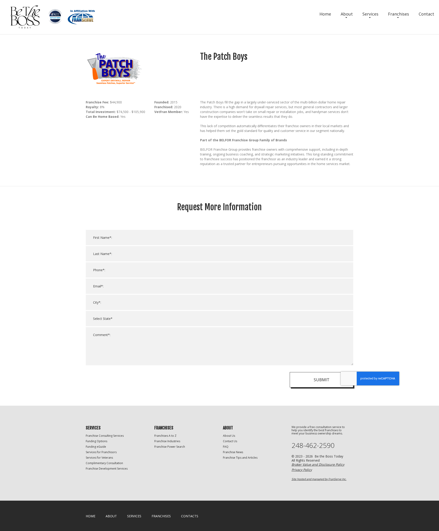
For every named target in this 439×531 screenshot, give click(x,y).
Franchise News (233, 452)
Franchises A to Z (165, 436)
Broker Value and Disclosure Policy (318, 464)
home (90, 516)
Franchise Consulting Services (105, 436)
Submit (321, 379)
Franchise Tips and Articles (240, 458)
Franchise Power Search (169, 447)
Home (325, 14)
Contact (426, 14)
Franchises (398, 14)
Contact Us (230, 441)
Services (370, 14)
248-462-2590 (313, 445)
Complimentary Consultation (104, 463)
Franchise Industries (167, 441)
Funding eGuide (96, 447)
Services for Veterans (99, 458)
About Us (229, 436)
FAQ (225, 447)
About (347, 14)
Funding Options (96, 441)
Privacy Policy (302, 470)
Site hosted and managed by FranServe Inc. (319, 479)
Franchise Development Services (107, 469)
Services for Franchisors (101, 452)
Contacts (189, 516)
